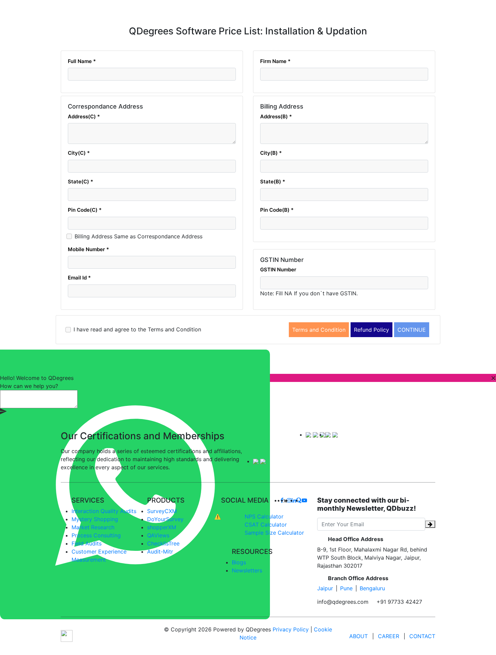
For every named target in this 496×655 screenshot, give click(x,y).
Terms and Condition (319, 329)
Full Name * (82, 61)
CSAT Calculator (266, 524)
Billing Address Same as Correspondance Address (138, 236)
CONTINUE (411, 329)
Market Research (93, 527)
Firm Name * (275, 61)
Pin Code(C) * (85, 210)
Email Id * (79, 277)
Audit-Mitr (160, 551)
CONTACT (422, 636)
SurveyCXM (162, 511)
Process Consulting (96, 535)
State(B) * (272, 181)
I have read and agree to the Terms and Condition (137, 329)
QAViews (158, 535)
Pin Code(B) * (277, 210)
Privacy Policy (291, 629)
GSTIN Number (278, 269)
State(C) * (80, 181)
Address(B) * (276, 116)
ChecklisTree (163, 543)
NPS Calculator (264, 516)
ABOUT (358, 636)
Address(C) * (84, 116)
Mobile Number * (88, 249)
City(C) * (79, 153)
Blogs (239, 562)
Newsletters (247, 570)
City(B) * (271, 153)
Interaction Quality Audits (104, 511)
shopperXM (161, 527)
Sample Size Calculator (274, 532)
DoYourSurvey (165, 519)
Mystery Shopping (95, 519)
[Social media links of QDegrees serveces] (285, 500)
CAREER (388, 636)
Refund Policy (371, 329)
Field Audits (87, 543)
